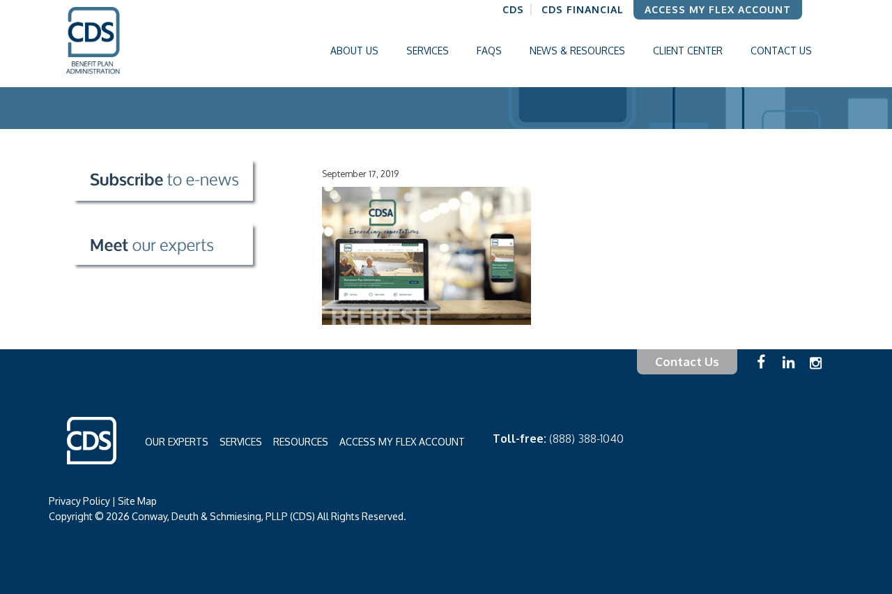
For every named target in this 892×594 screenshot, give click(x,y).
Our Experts (176, 442)
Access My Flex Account (402, 442)
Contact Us (687, 361)
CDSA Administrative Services (115, 43)
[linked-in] (792, 373)
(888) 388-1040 (586, 439)
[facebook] (764, 372)
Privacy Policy (79, 501)
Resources (300, 442)
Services (241, 442)
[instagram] (816, 370)
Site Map (137, 501)
